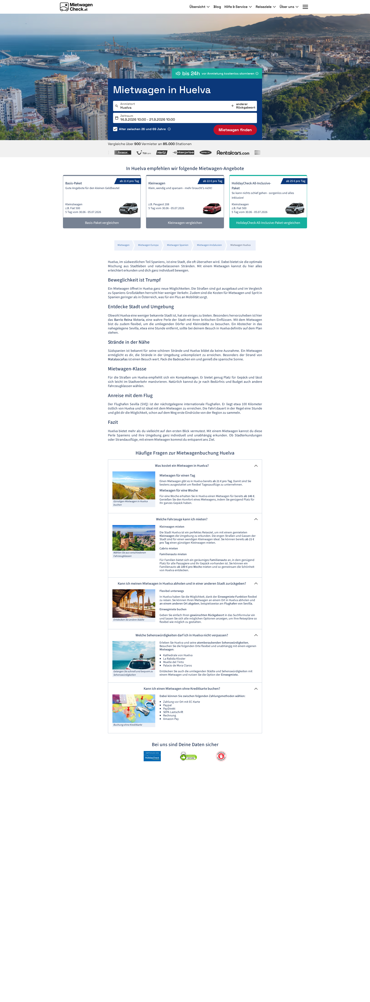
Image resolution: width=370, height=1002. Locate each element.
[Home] (76, 7)
